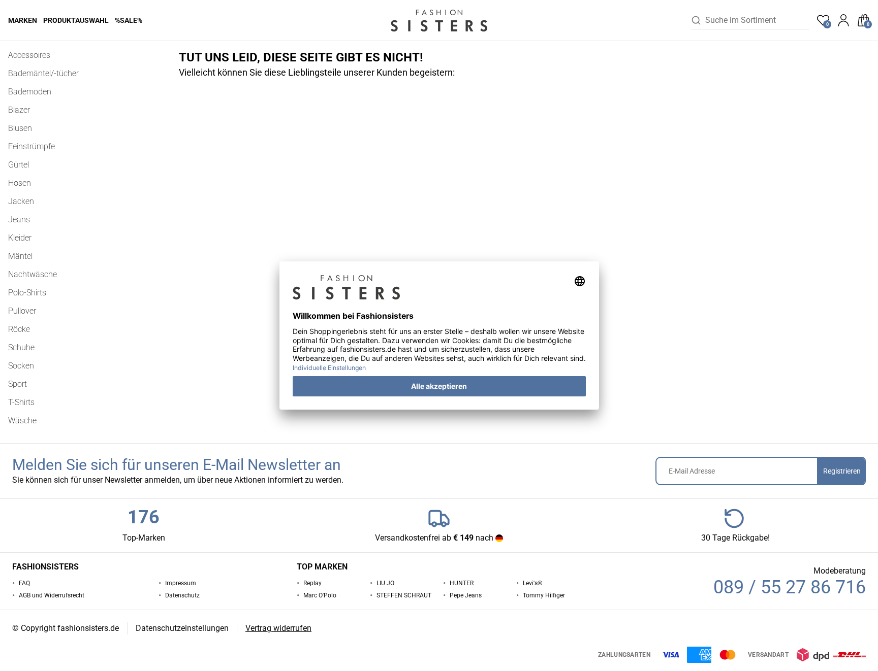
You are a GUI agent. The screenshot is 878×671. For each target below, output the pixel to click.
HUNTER (462, 583)
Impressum (180, 583)
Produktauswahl (76, 20)
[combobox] (757, 20)
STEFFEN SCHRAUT (404, 595)
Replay (312, 583)
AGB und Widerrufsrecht (51, 595)
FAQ (24, 583)
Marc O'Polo (319, 595)
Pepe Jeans (466, 595)
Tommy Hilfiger (544, 595)
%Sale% (128, 20)
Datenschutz (182, 595)
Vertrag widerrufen (278, 628)
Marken (22, 20)
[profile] (843, 20)
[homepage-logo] (439, 20)
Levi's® (532, 583)
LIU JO (385, 583)
